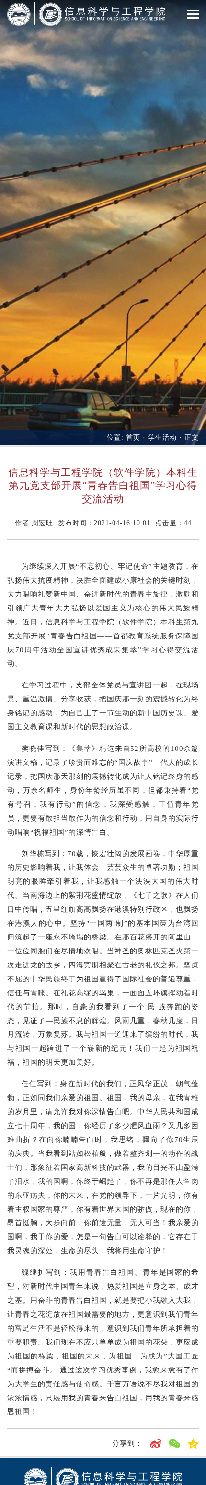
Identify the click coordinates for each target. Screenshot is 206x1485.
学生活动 (162, 437)
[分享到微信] (174, 1443)
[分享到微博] (155, 1443)
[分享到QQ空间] (193, 1443)
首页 (133, 437)
